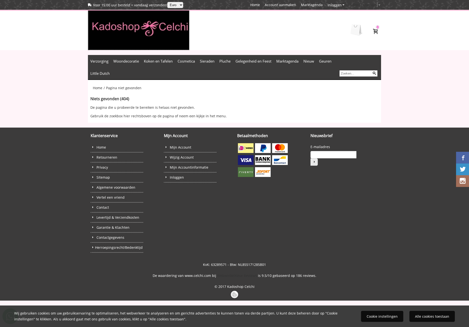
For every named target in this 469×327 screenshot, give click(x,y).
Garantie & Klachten (112, 227)
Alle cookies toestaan (432, 316)
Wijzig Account (182, 157)
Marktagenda (312, 4)
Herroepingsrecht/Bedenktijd (119, 247)
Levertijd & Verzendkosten (117, 217)
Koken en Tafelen (158, 61)
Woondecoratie (126, 61)
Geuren (325, 61)
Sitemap (103, 177)
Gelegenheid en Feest (253, 61)
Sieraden (207, 61)
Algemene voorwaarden (115, 187)
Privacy (102, 167)
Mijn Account (180, 147)
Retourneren (106, 157)
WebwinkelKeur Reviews (237, 275)
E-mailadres (320, 146)
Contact (102, 207)
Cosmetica (186, 61)
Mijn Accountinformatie (189, 167)
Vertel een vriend (110, 197)
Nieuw (308, 61)
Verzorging (99, 61)
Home (255, 4)
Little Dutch (100, 73)
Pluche (225, 61)
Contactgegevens (110, 237)
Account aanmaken (280, 4)
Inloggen (335, 5)
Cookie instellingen (382, 316)
